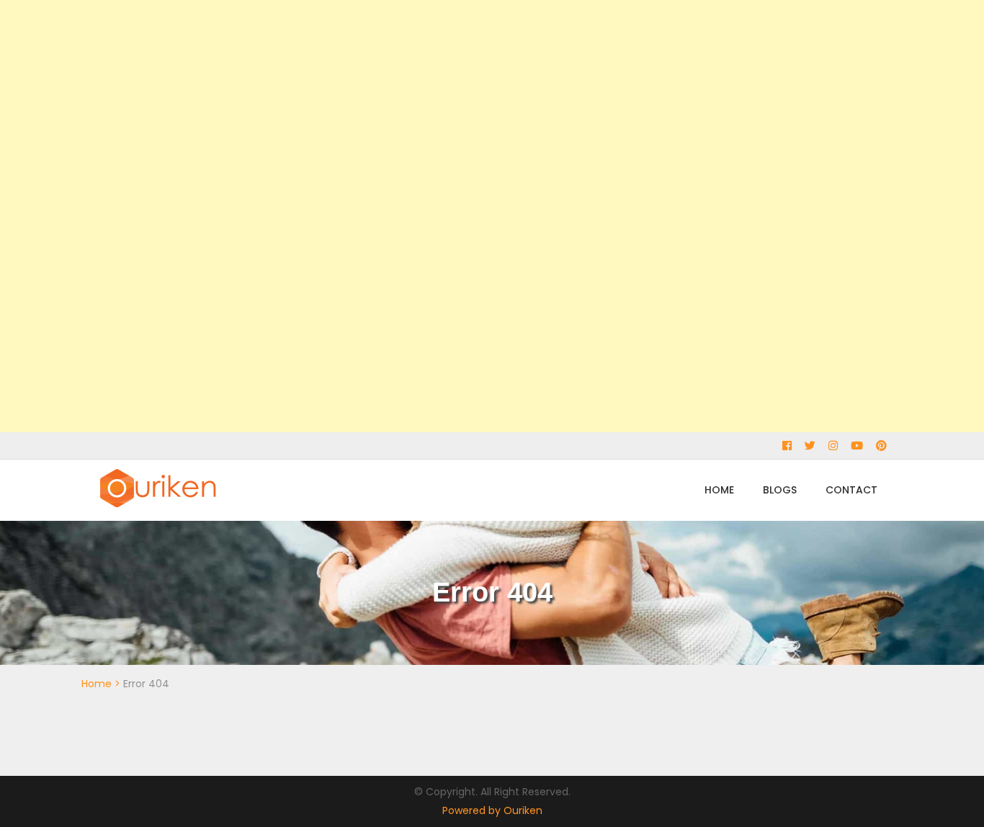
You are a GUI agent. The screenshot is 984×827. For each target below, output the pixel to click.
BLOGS (780, 490)
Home (96, 683)
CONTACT (851, 490)
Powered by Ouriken (492, 810)
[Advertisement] (432, 216)
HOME (719, 490)
